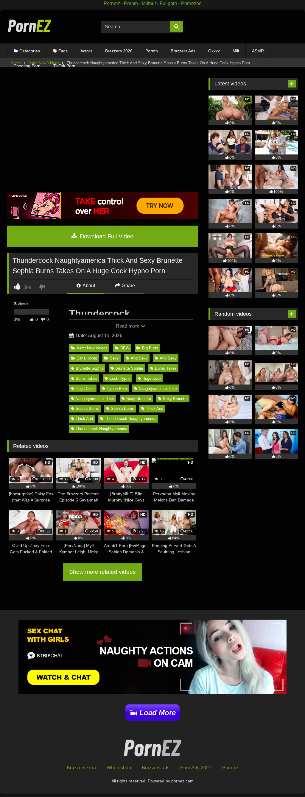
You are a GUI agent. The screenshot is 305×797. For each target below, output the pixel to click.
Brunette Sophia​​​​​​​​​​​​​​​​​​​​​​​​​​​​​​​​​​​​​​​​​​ (89, 368)
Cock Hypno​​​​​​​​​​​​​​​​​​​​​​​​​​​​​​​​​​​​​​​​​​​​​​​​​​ (119, 378)
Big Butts (150, 348)
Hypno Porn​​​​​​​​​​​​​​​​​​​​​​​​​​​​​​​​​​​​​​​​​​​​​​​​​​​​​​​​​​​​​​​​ (117, 388)
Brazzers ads (155, 767)
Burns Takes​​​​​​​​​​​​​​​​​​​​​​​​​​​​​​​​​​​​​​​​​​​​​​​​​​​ (166, 368)
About (88, 285)
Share (128, 285)
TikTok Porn (64, 65)
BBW (124, 348)
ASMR (258, 51)
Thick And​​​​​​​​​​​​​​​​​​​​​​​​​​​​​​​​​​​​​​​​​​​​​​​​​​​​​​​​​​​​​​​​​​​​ (84, 418)
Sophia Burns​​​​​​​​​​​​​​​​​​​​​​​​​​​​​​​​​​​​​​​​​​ (122, 408)
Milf (236, 51)
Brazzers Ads (183, 51)
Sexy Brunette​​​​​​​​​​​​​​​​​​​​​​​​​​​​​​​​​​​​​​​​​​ (175, 398)
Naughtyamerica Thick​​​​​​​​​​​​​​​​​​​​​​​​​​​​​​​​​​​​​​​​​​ (95, 398)
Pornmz (112, 3)
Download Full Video (105, 236)
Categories (29, 51)
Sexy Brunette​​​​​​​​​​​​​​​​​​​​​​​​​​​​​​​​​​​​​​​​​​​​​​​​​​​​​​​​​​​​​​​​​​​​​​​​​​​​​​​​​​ (138, 398)
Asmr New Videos (92, 348)
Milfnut (149, 3)
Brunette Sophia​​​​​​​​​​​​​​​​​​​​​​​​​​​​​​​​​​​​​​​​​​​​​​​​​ (129, 368)
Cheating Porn (27, 65)
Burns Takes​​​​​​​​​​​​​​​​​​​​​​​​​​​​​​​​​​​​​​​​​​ (86, 378)
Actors (86, 51)
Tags (63, 51)
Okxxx (214, 51)
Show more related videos (102, 572)
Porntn (131, 3)
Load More (157, 713)
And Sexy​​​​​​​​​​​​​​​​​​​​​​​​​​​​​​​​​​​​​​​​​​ (139, 358)
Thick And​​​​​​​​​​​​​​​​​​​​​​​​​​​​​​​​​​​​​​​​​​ (154, 408)
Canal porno (87, 358)
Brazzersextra (81, 767)
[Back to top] (286, 779)
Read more (128, 326)
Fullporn (168, 3)
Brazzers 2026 (119, 51)
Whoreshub (119, 767)
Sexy (114, 358)
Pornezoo (191, 3)
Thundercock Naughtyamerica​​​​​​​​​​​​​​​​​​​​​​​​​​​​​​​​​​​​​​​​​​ (130, 418)
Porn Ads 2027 (195, 767)
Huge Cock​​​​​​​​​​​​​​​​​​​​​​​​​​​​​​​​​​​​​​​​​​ (151, 378)
